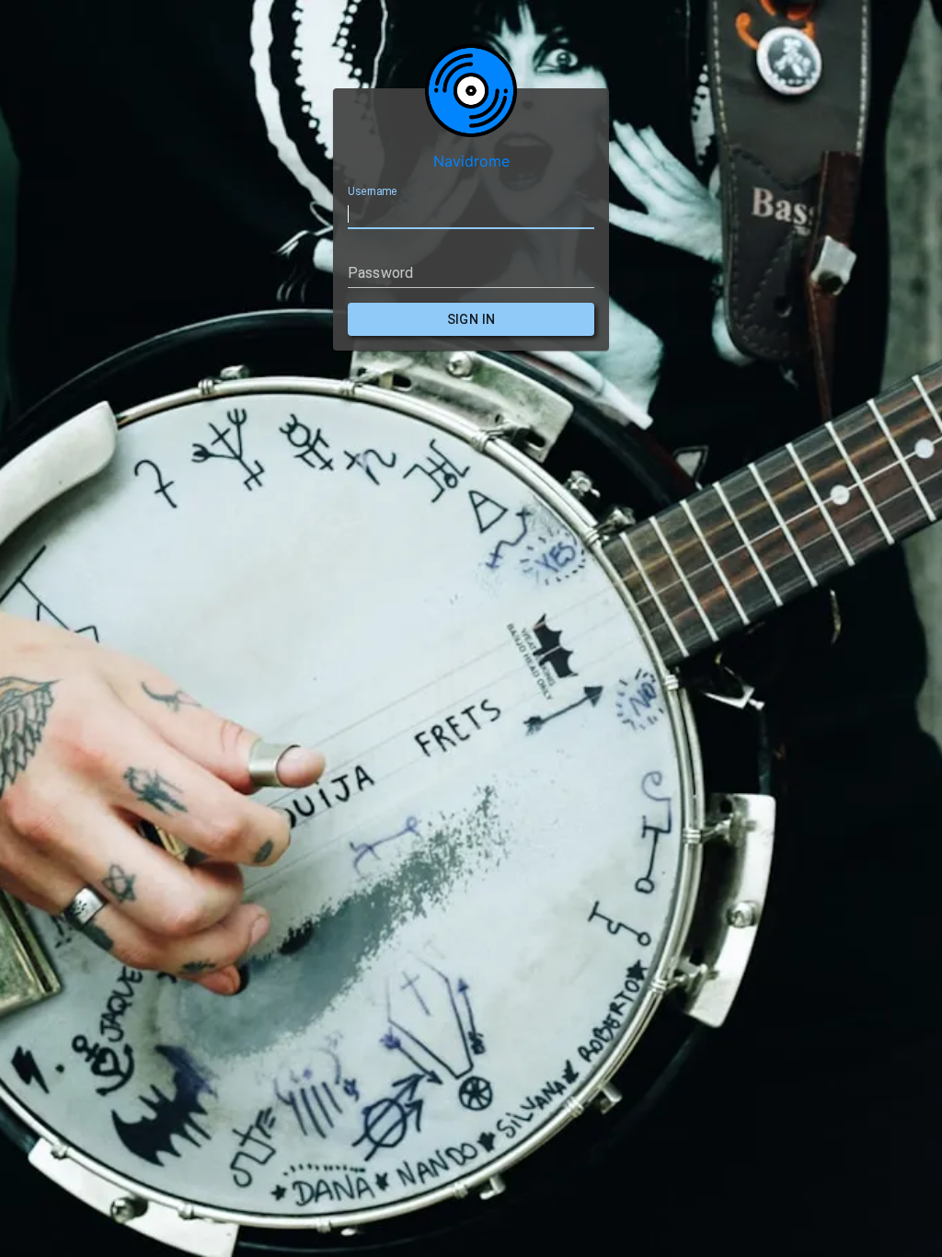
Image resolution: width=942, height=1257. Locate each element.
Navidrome (471, 161)
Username (372, 191)
